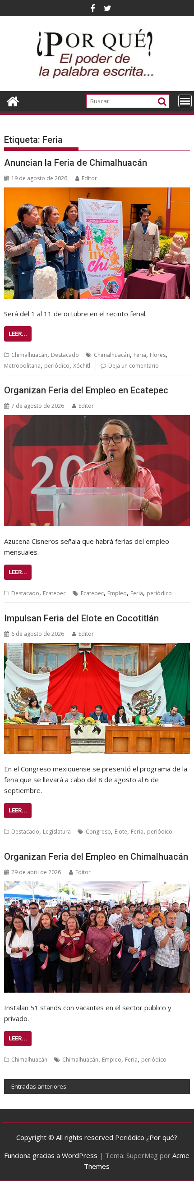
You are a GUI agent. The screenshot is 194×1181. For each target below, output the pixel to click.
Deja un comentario (133, 365)
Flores (158, 355)
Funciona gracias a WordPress (50, 1155)
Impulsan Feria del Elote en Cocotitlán (81, 618)
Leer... (18, 333)
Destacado (65, 355)
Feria (140, 355)
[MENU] (185, 101)
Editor (89, 178)
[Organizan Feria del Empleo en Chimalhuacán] (96, 937)
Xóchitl (81, 365)
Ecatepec (54, 593)
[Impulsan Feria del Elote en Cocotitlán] (96, 698)
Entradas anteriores (38, 1086)
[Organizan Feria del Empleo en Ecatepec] (96, 470)
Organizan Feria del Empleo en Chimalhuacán (96, 856)
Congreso (98, 831)
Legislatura (57, 831)
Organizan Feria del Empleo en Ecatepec (86, 390)
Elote (121, 831)
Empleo (117, 593)
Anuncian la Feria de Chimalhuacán (75, 162)
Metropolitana (22, 365)
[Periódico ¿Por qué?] (13, 100)
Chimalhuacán (29, 355)
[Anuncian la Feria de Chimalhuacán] (96, 243)
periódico (56, 365)
